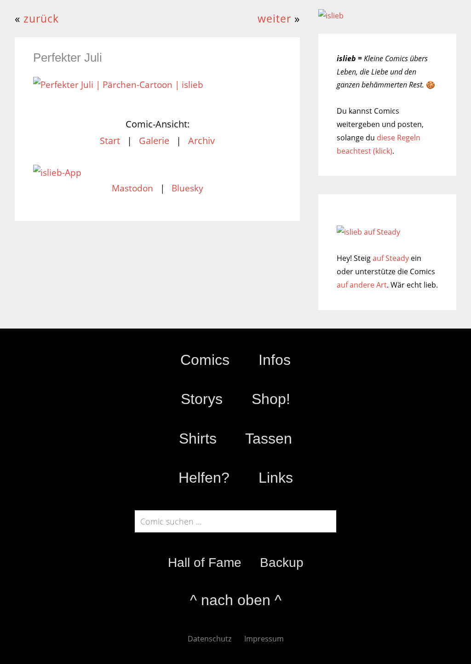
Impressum (264, 639)
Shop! (271, 399)
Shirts (198, 438)
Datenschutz (209, 639)
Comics (205, 360)
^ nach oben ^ (235, 600)
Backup (282, 562)
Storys (202, 399)
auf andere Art (362, 285)
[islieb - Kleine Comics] (331, 16)
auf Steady (391, 258)
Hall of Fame (204, 562)
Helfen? (204, 477)
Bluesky (187, 188)
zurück (41, 19)
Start (110, 140)
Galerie (154, 140)
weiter (274, 19)
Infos (274, 360)
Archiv (201, 140)
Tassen (268, 438)
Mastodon (132, 188)
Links (275, 477)
